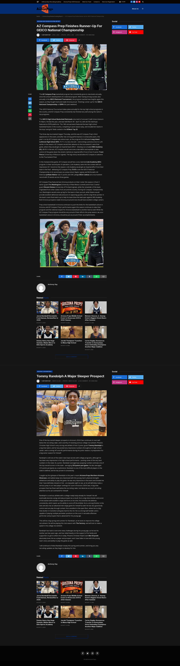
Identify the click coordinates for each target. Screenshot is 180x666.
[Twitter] (30, 102)
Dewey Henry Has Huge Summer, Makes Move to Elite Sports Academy (46, 343)
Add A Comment (71, 357)
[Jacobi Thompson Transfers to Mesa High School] (71, 332)
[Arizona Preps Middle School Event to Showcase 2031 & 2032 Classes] (71, 307)
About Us (135, 9)
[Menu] (38, 1)
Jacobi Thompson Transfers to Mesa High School (71, 342)
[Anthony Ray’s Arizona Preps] (45, 9)
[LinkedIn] (30, 106)
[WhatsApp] (30, 110)
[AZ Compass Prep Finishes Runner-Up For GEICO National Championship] (72, 67)
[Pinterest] (30, 114)
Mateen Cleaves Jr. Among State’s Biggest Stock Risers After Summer (95, 318)
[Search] (142, 2)
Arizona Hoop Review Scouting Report (48, 21)
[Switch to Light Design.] (142, 8)
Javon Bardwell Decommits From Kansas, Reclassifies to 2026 (47, 318)
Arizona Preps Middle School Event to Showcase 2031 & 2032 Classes (71, 318)
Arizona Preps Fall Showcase (72, 2)
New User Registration (108, 2)
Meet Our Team (86, 2)
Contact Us (97, 2)
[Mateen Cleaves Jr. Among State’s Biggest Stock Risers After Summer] (96, 307)
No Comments (81, 35)
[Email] (30, 118)
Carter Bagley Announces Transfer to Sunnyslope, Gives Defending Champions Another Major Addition (95, 344)
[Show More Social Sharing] (79, 40)
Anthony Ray (46, 35)
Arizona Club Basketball (44, 371)
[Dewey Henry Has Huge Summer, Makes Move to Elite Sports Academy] (47, 332)
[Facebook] (30, 99)
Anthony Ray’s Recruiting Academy (51, 2)
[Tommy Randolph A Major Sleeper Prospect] (72, 413)
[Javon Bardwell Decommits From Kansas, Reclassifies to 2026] (47, 307)
